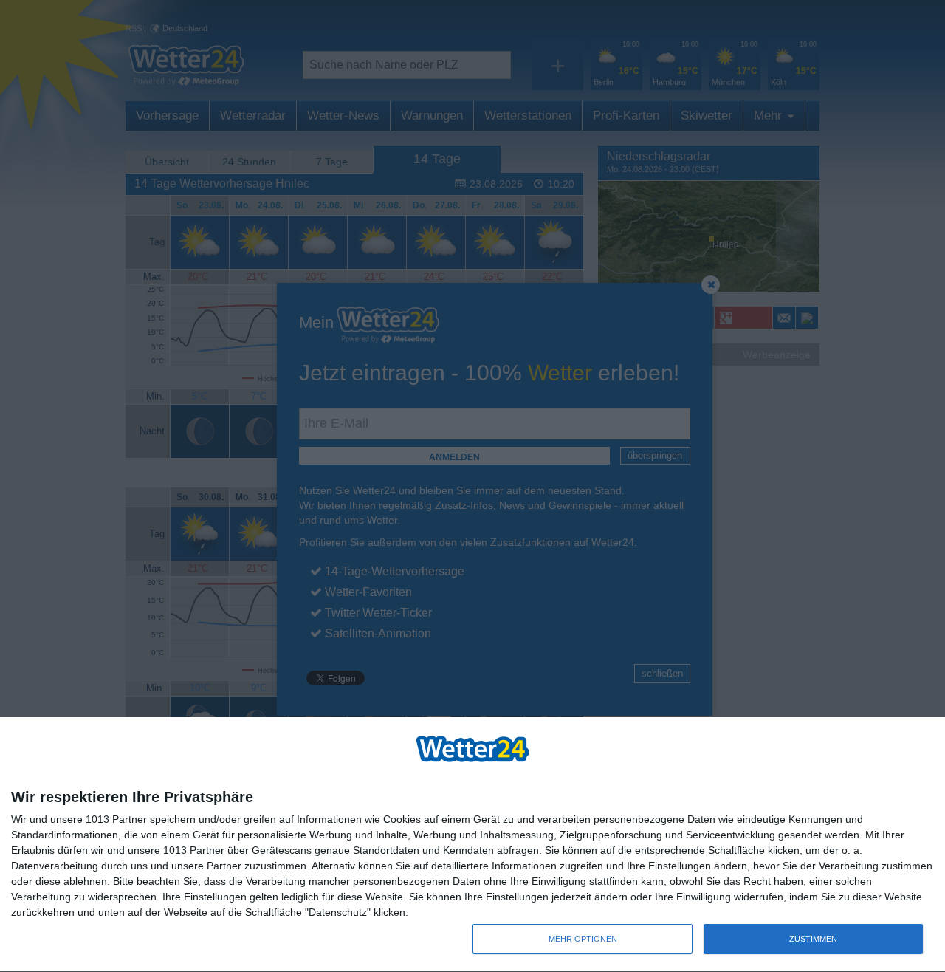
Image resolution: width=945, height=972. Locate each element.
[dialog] (472, 845)
